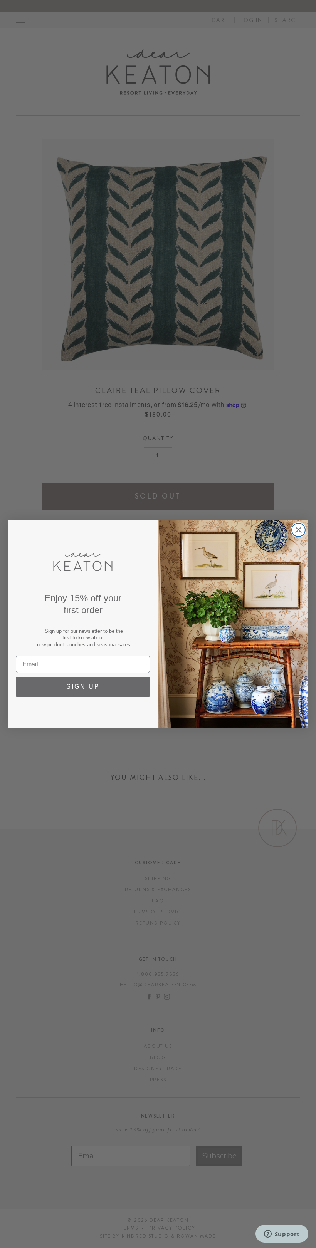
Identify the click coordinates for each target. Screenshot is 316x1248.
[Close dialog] (298, 530)
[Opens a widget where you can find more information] (281, 1234)
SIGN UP (83, 686)
